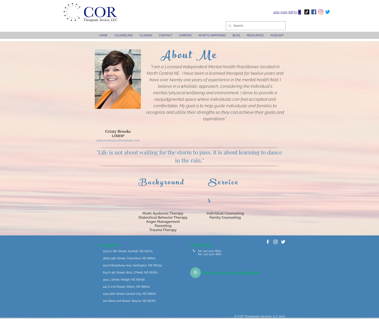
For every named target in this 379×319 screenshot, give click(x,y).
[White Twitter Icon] (283, 242)
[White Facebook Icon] (268, 242)
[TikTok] (306, 11)
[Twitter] (327, 11)
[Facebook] (313, 11)
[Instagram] (320, 11)
